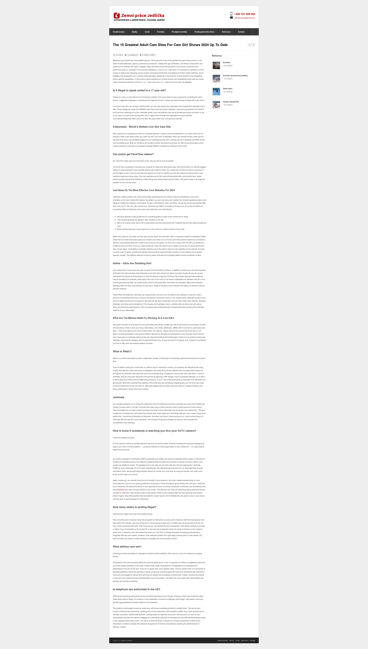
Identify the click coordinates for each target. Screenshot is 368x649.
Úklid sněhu (227, 88)
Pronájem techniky (179, 31)
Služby (134, 31)
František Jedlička (148, 55)
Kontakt (241, 31)
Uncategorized (133, 55)
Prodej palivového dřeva (204, 31)
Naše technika (223, 640)
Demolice (227, 62)
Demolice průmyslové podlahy (235, 75)
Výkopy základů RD (231, 101)
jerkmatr (122, 489)
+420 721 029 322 (244, 14)
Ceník (147, 31)
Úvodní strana (118, 31)
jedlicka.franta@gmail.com (244, 18)
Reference (226, 31)
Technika (160, 31)
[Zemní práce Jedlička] (139, 16)
